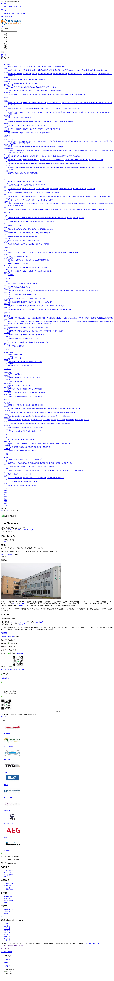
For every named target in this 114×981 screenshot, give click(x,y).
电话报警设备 (61, 321)
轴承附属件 (43, 229)
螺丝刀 (10, 294)
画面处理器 (26, 323)
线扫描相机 (30, 94)
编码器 (6, 77)
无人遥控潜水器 (22, 389)
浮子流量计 (37, 141)
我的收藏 (18, 6)
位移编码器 (11, 79)
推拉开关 (29, 112)
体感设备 (41, 427)
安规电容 (11, 466)
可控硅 (6, 472)
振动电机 (81, 218)
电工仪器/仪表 (8, 145)
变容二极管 (66, 470)
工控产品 (7, 61)
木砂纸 (63, 306)
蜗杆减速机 (24, 221)
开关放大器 (33, 83)
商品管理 (7, 13)
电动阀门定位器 (13, 192)
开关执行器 (41, 185)
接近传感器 (41, 74)
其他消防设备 (51, 318)
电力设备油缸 (102, 209)
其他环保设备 (66, 423)
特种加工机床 (21, 405)
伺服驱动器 (11, 225)
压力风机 (24, 252)
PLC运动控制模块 (55, 66)
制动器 (6, 231)
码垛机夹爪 (18, 378)
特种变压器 (65, 103)
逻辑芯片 (22, 459)
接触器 (6, 123)
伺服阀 (45, 196)
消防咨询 (95, 318)
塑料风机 (36, 252)
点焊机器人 (18, 374)
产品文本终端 (40, 90)
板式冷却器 (24, 260)
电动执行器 (18, 185)
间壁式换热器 (19, 267)
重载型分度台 (27, 385)
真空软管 (95, 204)
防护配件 (47, 342)
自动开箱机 (42, 416)
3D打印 (6, 349)
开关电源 (11, 108)
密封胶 (28, 287)
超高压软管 (62, 204)
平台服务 (7, 927)
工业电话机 (20, 346)
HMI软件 (48, 90)
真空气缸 (45, 200)
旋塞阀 (24, 196)
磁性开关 (41, 112)
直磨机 (19, 291)
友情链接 (7, 938)
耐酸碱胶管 (82, 204)
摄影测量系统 (28, 362)
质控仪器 (29, 167)
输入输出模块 (102, 70)
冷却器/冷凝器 (8, 258)
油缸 (5, 207)
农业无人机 (79, 412)
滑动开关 (101, 112)
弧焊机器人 (11, 374)
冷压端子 (11, 485)
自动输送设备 (19, 416)
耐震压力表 (64, 156)
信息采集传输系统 (50, 412)
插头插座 (7, 131)
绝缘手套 (62, 331)
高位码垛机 (11, 378)
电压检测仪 (59, 147)
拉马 (32, 294)
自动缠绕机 (35, 416)
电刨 (9, 306)
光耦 (5, 476)
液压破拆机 (69, 309)
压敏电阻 (36, 463)
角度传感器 (56, 74)
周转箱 (25, 450)
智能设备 (7, 400)
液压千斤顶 (17, 309)
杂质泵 (61, 189)
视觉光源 (82, 94)
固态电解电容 (39, 466)
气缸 (5, 179)
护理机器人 (26, 393)
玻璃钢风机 (11, 252)
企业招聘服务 (8, 900)
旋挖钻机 (53, 420)
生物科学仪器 (75, 167)
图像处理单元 (60, 94)
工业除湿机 (11, 271)
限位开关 (47, 112)
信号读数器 (26, 83)
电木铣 (42, 291)
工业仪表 (31, 530)
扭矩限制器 (47, 244)
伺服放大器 (18, 83)
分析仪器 (7, 162)
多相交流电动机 (61, 218)
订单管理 (19, 13)
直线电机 (53, 218)
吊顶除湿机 (41, 271)
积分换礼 (7, 931)
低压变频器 (33, 121)
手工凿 (58, 306)
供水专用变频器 (62, 121)
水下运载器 (35, 298)
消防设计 (65, 318)
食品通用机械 (55, 408)
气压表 (48, 156)
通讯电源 (48, 108)
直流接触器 (18, 125)
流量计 (16, 141)
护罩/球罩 (53, 321)
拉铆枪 (28, 294)
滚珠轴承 (50, 229)
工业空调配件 (25, 263)
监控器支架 (32, 321)
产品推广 (7, 934)
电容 (5, 465)
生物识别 (17, 431)
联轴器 (6, 242)
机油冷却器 (38, 260)
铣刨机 (68, 420)
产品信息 (22, 670)
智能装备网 (5, 633)
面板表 (28, 147)
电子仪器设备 (65, 163)
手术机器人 (44, 393)
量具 (40, 306)
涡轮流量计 (60, 141)
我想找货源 (7, 872)
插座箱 (48, 133)
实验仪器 (7, 165)
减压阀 (14, 196)
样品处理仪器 (51, 167)
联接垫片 (11, 287)
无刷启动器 (56, 129)
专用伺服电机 (12, 396)
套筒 (35, 294)
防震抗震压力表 (56, 156)
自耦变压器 (90, 103)
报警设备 (44, 318)
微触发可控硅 (29, 474)
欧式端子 (17, 485)
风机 (5, 250)
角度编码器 (27, 79)
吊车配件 (11, 443)
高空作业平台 (26, 420)
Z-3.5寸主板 (52, 87)
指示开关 (95, 112)
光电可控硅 (50, 478)
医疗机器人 (7, 391)
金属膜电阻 (11, 463)
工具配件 (25, 439)
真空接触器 (33, 125)
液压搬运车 (44, 443)
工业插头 (21, 133)
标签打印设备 (32, 447)
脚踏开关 (23, 112)
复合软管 (75, 204)
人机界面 (7, 89)
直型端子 (23, 485)
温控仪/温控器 (27, 160)
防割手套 (19, 331)
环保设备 (7, 421)
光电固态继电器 (41, 478)
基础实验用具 (42, 167)
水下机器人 (7, 387)
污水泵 (89, 189)
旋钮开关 (11, 112)
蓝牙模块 (51, 70)
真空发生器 (38, 200)
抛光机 (14, 291)
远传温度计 (84, 160)
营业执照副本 (5, 948)
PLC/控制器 (8, 64)
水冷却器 (11, 260)
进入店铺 (3, 670)
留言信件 (7, 6)
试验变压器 (57, 103)
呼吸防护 (7, 340)
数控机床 (7, 403)
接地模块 (89, 70)
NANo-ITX (17, 87)
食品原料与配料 (13, 408)
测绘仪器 (59, 167)
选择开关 (15, 114)
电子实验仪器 (66, 167)
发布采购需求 (8, 870)
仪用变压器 (50, 103)
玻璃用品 (35, 167)
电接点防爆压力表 (13, 156)
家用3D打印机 (8, 352)
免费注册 (9, 16)
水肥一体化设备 (25, 412)
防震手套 (25, 331)
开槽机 (56, 291)
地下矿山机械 (61, 420)
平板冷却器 (17, 260)
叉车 (44, 420)
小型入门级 (11, 354)
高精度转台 (11, 385)
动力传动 (7, 212)
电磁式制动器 (46, 233)
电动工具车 (60, 443)
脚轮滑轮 (68, 443)
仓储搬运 (7, 434)
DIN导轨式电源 (66, 108)
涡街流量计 (29, 141)
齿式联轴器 (16, 244)
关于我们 (7, 923)
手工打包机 (11, 439)
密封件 (6, 285)
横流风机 (53, 252)
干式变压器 (26, 103)
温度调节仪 (18, 160)
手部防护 (7, 329)
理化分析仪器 (12, 163)
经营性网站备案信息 (7, 945)
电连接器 (17, 204)
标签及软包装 (64, 408)
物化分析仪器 (30, 163)
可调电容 (23, 466)
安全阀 (86, 196)
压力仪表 (7, 154)
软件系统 (42, 412)
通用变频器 (26, 121)
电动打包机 (18, 439)
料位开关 (11, 141)
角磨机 (10, 291)
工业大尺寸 (18, 358)
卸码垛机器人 (27, 378)
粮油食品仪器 (93, 167)
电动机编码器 (19, 79)
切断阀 (73, 196)
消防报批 (89, 318)
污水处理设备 (12, 423)
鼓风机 (48, 252)
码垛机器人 (7, 376)
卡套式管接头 (34, 204)
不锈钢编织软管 (103, 204)
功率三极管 (25, 481)
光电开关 (25, 478)
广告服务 (7, 898)
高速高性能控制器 (27, 396)
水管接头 (42, 204)
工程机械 (7, 418)
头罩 (32, 338)
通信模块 (57, 70)
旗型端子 (29, 485)
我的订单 (13, 6)
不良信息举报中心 (6, 952)
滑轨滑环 (7, 238)
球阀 (95, 196)
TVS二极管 (44, 470)
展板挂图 (101, 318)
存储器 (34, 459)
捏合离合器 (18, 236)
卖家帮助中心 (8, 910)
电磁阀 (104, 196)
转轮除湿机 (48, 271)
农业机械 (7, 410)
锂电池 (58, 108)
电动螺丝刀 (67, 291)
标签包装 (7, 445)
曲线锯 (13, 306)
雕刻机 (52, 291)
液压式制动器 (37, 233)
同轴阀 (54, 196)
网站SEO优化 (8, 902)
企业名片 (3, 716)
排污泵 (19, 189)
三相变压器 (18, 103)
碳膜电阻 (24, 463)
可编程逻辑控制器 (13, 66)
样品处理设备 (56, 163)
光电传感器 (11, 74)
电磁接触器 (26, 125)
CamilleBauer (9, 530)
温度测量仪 (11, 160)
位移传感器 (18, 74)
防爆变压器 (17, 302)
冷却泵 (79, 189)
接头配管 (11, 118)
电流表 (14, 147)
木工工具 (7, 304)
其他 (111, 318)
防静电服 (40, 327)
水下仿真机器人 (38, 389)
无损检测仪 (22, 167)
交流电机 (41, 218)
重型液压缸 (94, 209)
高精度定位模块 (37, 70)
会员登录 (3, 16)
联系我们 (7, 913)
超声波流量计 (52, 141)
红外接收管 (18, 478)
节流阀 (49, 196)
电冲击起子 (82, 291)
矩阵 (13, 323)
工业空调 (7, 262)
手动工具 (7, 292)
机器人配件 (7, 394)
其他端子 (35, 485)
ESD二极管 (73, 470)
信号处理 (7, 81)
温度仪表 (7, 158)
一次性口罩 (17, 342)
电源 (5, 106)
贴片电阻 (30, 463)
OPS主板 (10, 87)
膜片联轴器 (39, 244)
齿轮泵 (28, 189)
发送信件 (11, 636)
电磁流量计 (22, 141)
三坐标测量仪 (68, 150)
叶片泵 (42, 189)
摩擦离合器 (33, 236)
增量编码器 (35, 79)
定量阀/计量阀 (65, 196)
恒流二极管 (59, 470)
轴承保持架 (35, 229)
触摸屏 (10, 90)
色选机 (81, 408)
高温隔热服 (11, 327)
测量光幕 (34, 74)
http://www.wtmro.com (10, 541)
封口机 (68, 416)
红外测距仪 (45, 150)
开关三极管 (33, 481)
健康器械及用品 (31, 408)
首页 (2, 510)
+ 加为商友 (4, 636)
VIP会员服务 (8, 896)
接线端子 (15, 133)
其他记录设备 (46, 323)
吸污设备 (11, 298)
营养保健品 (21, 408)
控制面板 (59, 90)
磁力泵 (56, 189)
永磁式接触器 (42, 125)
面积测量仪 (60, 150)
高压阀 (82, 196)
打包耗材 (32, 439)
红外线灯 (68, 321)
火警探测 (17, 318)
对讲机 (10, 346)
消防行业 (7, 316)
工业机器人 (7, 369)
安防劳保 (7, 313)
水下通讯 (42, 298)
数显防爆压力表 (36, 156)
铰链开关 (77, 112)
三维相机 (7, 360)
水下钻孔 (23, 298)
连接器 (10, 133)
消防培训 (83, 318)
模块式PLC (30, 66)
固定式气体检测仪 (25, 173)
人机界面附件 (24, 90)
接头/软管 (7, 202)
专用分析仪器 (47, 163)
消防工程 (38, 318)
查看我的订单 (8, 889)
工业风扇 (25, 256)
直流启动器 (41, 129)
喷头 (15, 365)
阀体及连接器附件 (32, 196)
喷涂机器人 (7, 379)
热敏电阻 (57, 463)
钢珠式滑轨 (35, 240)
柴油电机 (69, 218)
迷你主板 (24, 87)
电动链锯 (95, 291)
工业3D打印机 (8, 356)
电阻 (5, 461)
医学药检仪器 (84, 167)
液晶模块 (83, 70)
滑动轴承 (17, 229)
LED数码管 (32, 478)
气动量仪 (91, 150)
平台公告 (7, 925)
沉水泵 (38, 189)
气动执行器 (11, 185)
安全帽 (14, 338)
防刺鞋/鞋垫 (40, 335)
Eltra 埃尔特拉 (40, 622)
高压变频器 (11, 121)
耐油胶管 (89, 204)
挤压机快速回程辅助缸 (58, 209)
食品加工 (7, 407)
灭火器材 (11, 318)
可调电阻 (18, 463)
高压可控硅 (11, 474)
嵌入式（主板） (9, 85)
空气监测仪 (34, 173)
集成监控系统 (19, 321)
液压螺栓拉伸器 (34, 309)
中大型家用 (18, 354)
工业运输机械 (79, 420)
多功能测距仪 (12, 150)
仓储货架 (11, 450)
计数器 (107, 150)
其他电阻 (69, 463)
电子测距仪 (29, 150)
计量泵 (52, 189)
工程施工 (71, 318)
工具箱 (16, 450)
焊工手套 (56, 331)
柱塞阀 (99, 196)
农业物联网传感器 (13, 412)
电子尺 (86, 150)
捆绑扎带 (39, 447)
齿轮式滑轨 (22, 240)
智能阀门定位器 (23, 192)
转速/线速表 (39, 147)
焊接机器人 (7, 372)
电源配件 (42, 108)
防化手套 (32, 331)
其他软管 (20, 205)
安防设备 (7, 320)
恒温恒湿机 (33, 271)
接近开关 (107, 112)
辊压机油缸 (87, 209)
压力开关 (89, 112)
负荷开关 (65, 112)
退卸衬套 (11, 229)
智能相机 (37, 94)
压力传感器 (63, 74)
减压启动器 (18, 129)
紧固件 (6, 281)
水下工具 (7, 296)
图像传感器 (51, 94)
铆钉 (25, 283)
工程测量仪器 (37, 150)
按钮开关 (59, 112)
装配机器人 (7, 383)
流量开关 (101, 141)
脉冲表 (45, 147)
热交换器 (7, 265)
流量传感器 (93, 74)
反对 (7, 624)
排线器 (30, 118)
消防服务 (59, 318)
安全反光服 (33, 327)
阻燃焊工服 (26, 327)
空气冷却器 (46, 260)
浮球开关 (29, 143)
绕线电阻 (42, 463)
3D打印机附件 (8, 364)
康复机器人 (18, 393)
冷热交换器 (11, 267)
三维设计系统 (37, 362)
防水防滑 (11, 335)
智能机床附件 (39, 405)
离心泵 (70, 189)
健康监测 (35, 427)
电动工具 (7, 289)
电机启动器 (11, 129)
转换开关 (71, 112)
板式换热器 (36, 267)
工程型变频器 (42, 121)
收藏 (15, 624)
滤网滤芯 (7, 273)
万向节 (10, 244)
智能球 (48, 321)
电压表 (10, 147)
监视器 (26, 321)
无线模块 (29, 70)
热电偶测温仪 (44, 160)
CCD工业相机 (22, 94)
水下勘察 (29, 298)
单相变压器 (11, 103)
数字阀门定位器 (44, 192)
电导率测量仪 (18, 152)
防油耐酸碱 (24, 335)
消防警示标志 (30, 318)
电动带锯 (89, 291)
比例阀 (19, 196)
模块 (5, 68)
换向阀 (59, 196)
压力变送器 (22, 143)
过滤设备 (32, 423)
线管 (18, 118)
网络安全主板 (31, 87)
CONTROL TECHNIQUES (18, 622)
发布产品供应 (8, 883)
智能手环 (11, 427)
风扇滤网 (11, 275)
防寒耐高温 (17, 335)
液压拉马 (63, 309)
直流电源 (36, 108)
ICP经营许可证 (18, 945)
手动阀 (108, 196)
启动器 (6, 127)
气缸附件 (38, 181)
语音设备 (29, 431)
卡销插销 (29, 283)
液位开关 (68, 141)
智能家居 (7, 429)
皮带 (21, 365)
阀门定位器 (7, 191)
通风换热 (7, 247)
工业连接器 (41, 133)
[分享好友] (4, 509)
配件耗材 (11, 365)
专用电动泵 (24, 309)
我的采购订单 (8, 874)
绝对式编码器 (43, 79)
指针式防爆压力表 (25, 156)
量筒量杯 (81, 150)
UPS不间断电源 (76, 108)
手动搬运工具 (52, 443)
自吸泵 (65, 189)
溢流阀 (77, 196)
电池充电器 (17, 108)
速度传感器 (71, 74)
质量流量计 (44, 141)
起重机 (19, 420)
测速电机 (47, 218)
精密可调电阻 (50, 463)
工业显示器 (16, 90)
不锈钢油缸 (79, 209)
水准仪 (75, 150)
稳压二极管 (36, 470)
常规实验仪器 (39, 163)
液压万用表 (72, 156)
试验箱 (16, 167)
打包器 (6, 437)
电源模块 (45, 70)
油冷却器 (32, 260)
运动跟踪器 (28, 427)
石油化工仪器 (102, 167)
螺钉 (12, 283)
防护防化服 (18, 327)
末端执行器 (41, 396)
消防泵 (47, 189)
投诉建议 (7, 966)
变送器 (72, 163)
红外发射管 (11, 478)
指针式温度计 (76, 160)
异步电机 (17, 218)
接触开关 (53, 112)
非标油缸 (11, 209)
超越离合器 (26, 236)
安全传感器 (101, 74)
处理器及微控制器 (13, 459)
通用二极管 (51, 470)
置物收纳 (7, 449)
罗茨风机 (64, 252)
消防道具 (107, 318)
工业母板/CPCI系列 (42, 87)
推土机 (33, 420)
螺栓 (9, 283)
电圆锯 (18, 306)
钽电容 (46, 466)
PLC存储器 (37, 66)
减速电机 (11, 221)
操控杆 (53, 90)
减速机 (6, 220)
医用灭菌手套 (48, 331)
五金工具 (7, 278)
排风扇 (6, 254)
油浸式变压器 (34, 103)
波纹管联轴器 (24, 244)
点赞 (3, 624)
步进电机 (23, 218)
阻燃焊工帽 (20, 338)
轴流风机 (42, 252)
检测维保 (77, 318)
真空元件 (7, 198)
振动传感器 (108, 74)
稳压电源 (24, 108)
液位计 (88, 141)
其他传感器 (11, 75)
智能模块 (95, 70)
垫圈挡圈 (20, 283)
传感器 (6, 72)
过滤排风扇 (18, 256)
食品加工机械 (46, 408)
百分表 (103, 150)
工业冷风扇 (17, 263)
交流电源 (30, 108)
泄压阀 (10, 196)
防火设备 (23, 318)
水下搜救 (30, 389)
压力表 (44, 156)
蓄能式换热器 (28, 267)
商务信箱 (7, 876)
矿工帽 (36, 338)
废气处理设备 (51, 423)
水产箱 (21, 450)
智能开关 (23, 431)
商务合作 (7, 962)
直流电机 (29, 218)
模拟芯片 (39, 459)
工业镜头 (76, 94)
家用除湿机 (18, 271)
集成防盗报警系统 (77, 321)
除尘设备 (25, 423)
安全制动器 (20, 233)
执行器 (6, 183)
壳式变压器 (11, 104)
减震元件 (29, 229)
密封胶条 (17, 287)
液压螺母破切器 (54, 309)
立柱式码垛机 (36, 378)
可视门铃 (11, 431)
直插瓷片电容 (30, 466)
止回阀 (91, 196)
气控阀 (40, 196)
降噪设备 (44, 423)
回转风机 (30, 252)
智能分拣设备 (71, 412)
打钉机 (36, 306)
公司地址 (16, 670)
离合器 (6, 234)
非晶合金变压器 (107, 103)
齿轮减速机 (42, 221)
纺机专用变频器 (52, 121)
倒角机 (47, 291)
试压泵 (75, 189)
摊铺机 (72, 420)
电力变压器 (42, 103)
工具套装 (15, 294)
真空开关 (51, 200)
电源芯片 (28, 459)
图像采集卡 (44, 94)
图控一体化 (32, 90)
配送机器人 (11, 393)
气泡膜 (21, 447)
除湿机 (6, 269)
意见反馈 (7, 940)
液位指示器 (74, 141)
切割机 (61, 291)
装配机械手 (18, 385)
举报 (11, 624)
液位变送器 (82, 141)
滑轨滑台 (29, 240)
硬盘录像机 (95, 321)
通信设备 (7, 344)
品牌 (2, 27)
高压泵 (84, 189)
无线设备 (35, 431)
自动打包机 (11, 416)
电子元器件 (7, 454)
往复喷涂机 (18, 381)
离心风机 (18, 252)
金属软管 (69, 204)
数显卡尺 (97, 150)
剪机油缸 (24, 209)
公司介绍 (9, 670)
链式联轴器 (32, 244)
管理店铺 (7, 887)
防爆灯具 (30, 302)
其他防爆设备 (48, 302)
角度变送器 (17, 530)
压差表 (78, 156)
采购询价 (3, 56)
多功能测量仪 (21, 150)
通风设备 (38, 423)
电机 (5, 216)
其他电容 (51, 466)
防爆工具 (7, 300)
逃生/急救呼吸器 (38, 342)
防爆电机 (11, 302)
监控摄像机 (11, 321)
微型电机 (35, 218)
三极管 (6, 479)
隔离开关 (83, 112)
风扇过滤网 (11, 256)
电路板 (26, 365)
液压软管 (55, 204)
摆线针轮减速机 (34, 221)
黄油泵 (10, 189)
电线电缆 (7, 116)
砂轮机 (28, 291)
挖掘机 (10, 420)
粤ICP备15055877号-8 (92, 943)
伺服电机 (11, 218)
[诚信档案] (19, 653)
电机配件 (75, 218)
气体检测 (7, 171)
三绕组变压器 (82, 103)
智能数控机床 (12, 405)
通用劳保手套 (12, 331)
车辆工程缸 (17, 209)
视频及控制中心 (62, 412)
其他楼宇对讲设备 (36, 323)
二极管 (6, 468)
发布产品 (13, 13)
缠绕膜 (16, 447)
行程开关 (17, 112)
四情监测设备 (34, 412)
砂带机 (33, 291)
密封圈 (35, 283)
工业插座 (27, 133)
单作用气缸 (11, 181)
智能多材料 (11, 358)
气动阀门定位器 (33, 192)
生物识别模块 (21, 70)
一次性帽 (27, 338)
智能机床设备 (30, 405)
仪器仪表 (7, 136)
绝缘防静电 (32, 335)
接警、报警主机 (105, 321)
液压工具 (7, 307)
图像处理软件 (68, 94)
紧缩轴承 (23, 229)
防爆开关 (24, 302)
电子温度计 (52, 160)
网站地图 (7, 936)
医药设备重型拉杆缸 (44, 209)
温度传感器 (78, 74)
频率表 (24, 147)
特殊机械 (86, 420)
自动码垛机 (27, 416)
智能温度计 (68, 160)
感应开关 (35, 112)
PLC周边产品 (46, 66)
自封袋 (25, 447)
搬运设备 (7, 441)
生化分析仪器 (21, 163)
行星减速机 (50, 221)
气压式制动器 (28, 233)
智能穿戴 (7, 425)
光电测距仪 (53, 150)
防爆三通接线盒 (25, 204)
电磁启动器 (26, 129)
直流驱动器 (18, 225)
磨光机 (32, 306)
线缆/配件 (78, 163)
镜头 (37, 321)
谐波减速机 (17, 221)
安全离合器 (11, 236)
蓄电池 (54, 108)
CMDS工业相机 (13, 94)
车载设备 (41, 431)
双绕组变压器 (73, 103)
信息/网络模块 (12, 70)
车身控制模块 (75, 70)
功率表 (19, 147)
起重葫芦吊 (17, 443)
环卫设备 (59, 423)
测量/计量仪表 (8, 148)
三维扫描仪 (11, 362)
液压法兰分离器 (44, 309)
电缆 (15, 118)
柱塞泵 (14, 189)
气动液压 (7, 176)
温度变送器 (99, 160)
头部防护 (7, 336)
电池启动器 (48, 129)
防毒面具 (30, 342)
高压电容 (17, 466)
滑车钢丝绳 (24, 443)
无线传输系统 (87, 321)
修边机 (38, 291)
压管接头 (11, 204)
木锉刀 (53, 306)
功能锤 (24, 294)
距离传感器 (48, 74)
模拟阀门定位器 (54, 192)
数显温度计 (35, 160)
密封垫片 (23, 287)
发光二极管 (60, 478)
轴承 (5, 227)
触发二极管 (21, 470)
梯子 (72, 443)
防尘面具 (24, 342)
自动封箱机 (50, 416)
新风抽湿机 (26, 271)
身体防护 (7, 325)
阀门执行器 (33, 185)
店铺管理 (25, 13)
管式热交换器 (45, 267)
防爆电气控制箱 (38, 302)
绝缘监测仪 (51, 147)
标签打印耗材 (47, 447)
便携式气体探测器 (13, 173)
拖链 (26, 118)
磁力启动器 (33, 129)
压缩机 (58, 252)
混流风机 (70, 252)
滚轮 (18, 365)
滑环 (9, 240)
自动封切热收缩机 (60, 416)
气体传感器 (86, 74)
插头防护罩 (34, 133)
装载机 (14, 420)
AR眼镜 (22, 427)
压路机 (48, 420)
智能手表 (17, 427)
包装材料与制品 (74, 408)
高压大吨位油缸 (71, 209)
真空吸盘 (11, 200)
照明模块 (68, 70)
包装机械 (39, 408)
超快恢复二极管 (13, 470)
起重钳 (31, 443)
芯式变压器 (98, 103)
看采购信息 (7, 885)
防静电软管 (13, 205)
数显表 (33, 147)
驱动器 (6, 223)
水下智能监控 (12, 389)
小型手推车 (37, 443)
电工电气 (7, 97)
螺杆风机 (76, 252)
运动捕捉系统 (19, 362)
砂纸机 (24, 291)
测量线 (22, 118)
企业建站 (7, 932)
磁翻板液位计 (14, 143)
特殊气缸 (25, 181)
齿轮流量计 (94, 141)
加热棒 (30, 365)
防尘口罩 (11, 342)
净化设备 (19, 423)
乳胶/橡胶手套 (39, 331)
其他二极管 (81, 470)
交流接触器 (11, 125)
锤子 (20, 294)
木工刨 (49, 306)
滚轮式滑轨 (14, 240)
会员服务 (7, 929)
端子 (5, 483)
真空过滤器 (26, 200)
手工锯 (44, 306)
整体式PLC (23, 66)
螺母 (15, 283)
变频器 (6, 119)
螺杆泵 (24, 189)
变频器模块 (70, 121)
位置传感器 (24, 530)
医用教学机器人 (35, 393)
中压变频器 (18, 121)
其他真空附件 (18, 200)
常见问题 (7, 911)
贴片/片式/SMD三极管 (15, 481)
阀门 (5, 194)
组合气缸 (32, 181)
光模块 (63, 70)
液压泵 (33, 189)
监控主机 (42, 321)
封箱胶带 (11, 447)
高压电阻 (63, 463)
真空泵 (93, 189)
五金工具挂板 (32, 450)
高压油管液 (48, 204)
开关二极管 (29, 470)
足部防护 (7, 333)
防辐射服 (47, 327)
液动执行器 (26, 185)
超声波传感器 (27, 74)
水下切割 (17, 298)
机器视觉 (7, 92)
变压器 (6, 101)
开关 (5, 110)
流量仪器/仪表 (8, 139)
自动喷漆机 (11, 381)
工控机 (64, 66)
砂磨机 (22, 306)
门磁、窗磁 (19, 323)
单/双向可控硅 (19, 474)
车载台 (14, 346)
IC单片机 (7, 457)
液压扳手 (11, 309)
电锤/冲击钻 (74, 291)
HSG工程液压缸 (32, 209)
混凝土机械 (38, 420)
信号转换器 (11, 83)
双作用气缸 (18, 181)
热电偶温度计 (60, 160)
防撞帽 (10, 338)
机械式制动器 (12, 233)
